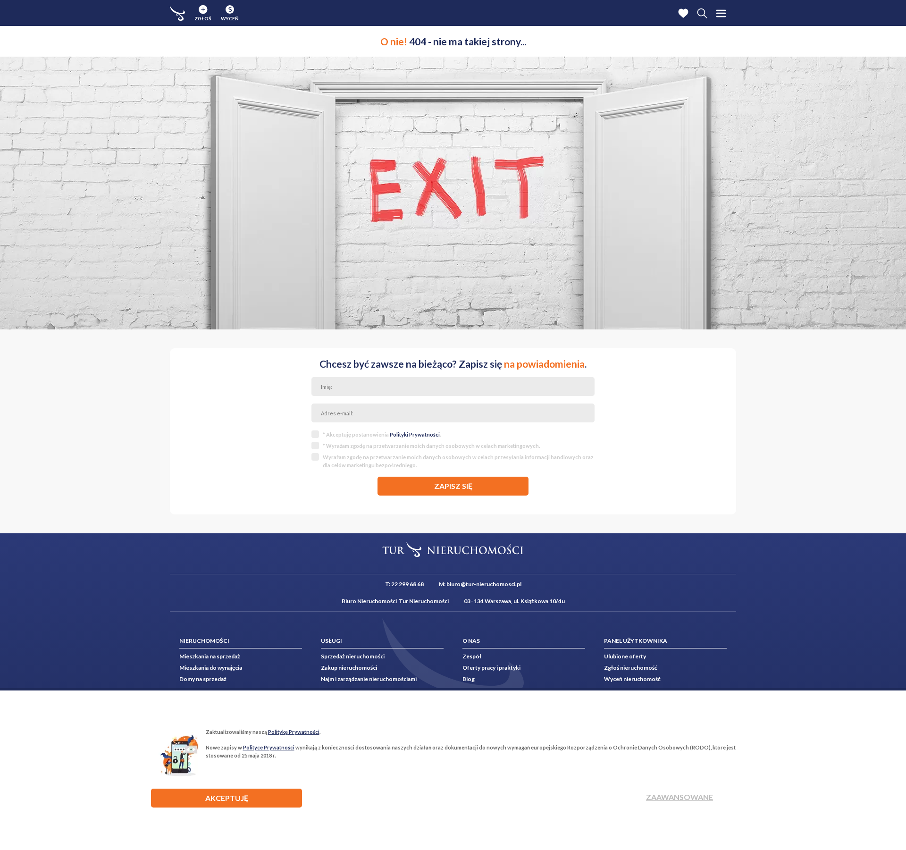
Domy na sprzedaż (202, 678)
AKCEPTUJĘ (226, 797)
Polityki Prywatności (415, 434)
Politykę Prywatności (293, 732)
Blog (468, 678)
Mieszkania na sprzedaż (209, 656)
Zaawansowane (679, 796)
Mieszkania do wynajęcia (210, 667)
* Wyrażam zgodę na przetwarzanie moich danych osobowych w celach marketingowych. (431, 446)
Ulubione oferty (625, 656)
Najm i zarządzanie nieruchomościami (369, 678)
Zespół (471, 656)
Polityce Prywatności (268, 747)
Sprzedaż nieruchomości (353, 656)
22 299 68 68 (407, 584)
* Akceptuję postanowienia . (382, 434)
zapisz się (453, 485)
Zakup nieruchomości (349, 667)
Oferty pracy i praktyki (491, 667)
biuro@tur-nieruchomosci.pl (483, 584)
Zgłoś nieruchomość (630, 667)
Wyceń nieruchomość (632, 678)
